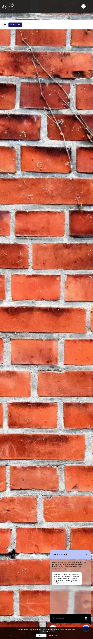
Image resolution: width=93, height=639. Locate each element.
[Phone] (83, 6)
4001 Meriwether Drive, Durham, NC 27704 (24, 210)
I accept (41, 635)
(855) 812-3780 (14, 216)
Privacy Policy (52, 635)
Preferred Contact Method (59, 216)
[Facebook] (8, 220)
